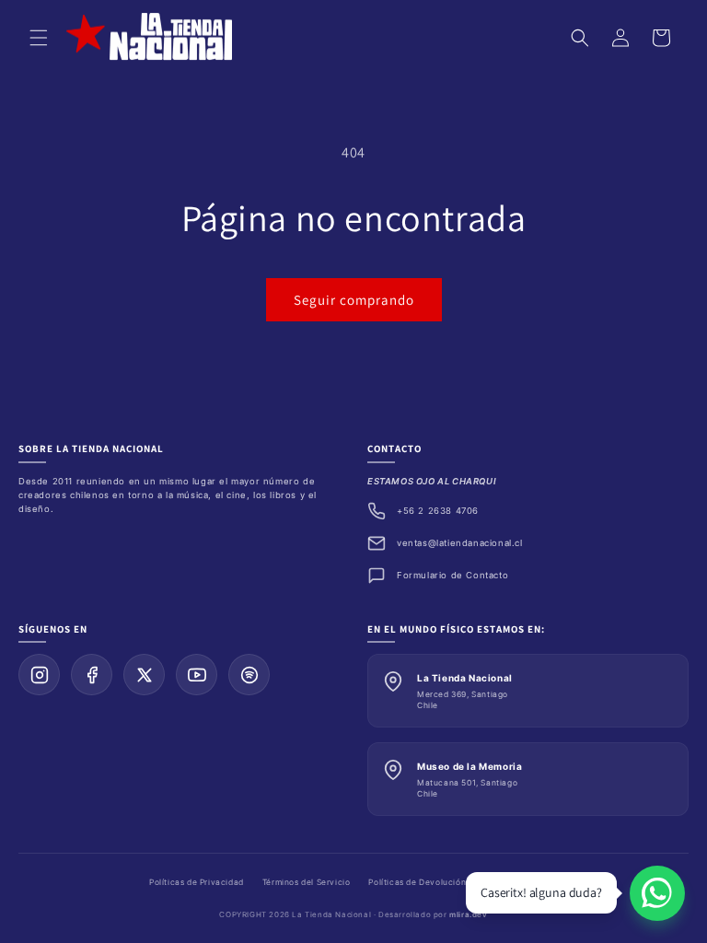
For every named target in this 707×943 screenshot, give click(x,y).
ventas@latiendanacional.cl (460, 543)
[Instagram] (39, 674)
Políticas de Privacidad (196, 882)
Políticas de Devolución (417, 882)
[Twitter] (144, 674)
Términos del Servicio (306, 882)
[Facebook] (91, 674)
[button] (38, 37)
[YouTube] (196, 674)
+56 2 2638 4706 (438, 511)
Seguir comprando (354, 300)
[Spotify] (249, 674)
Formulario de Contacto (452, 575)
